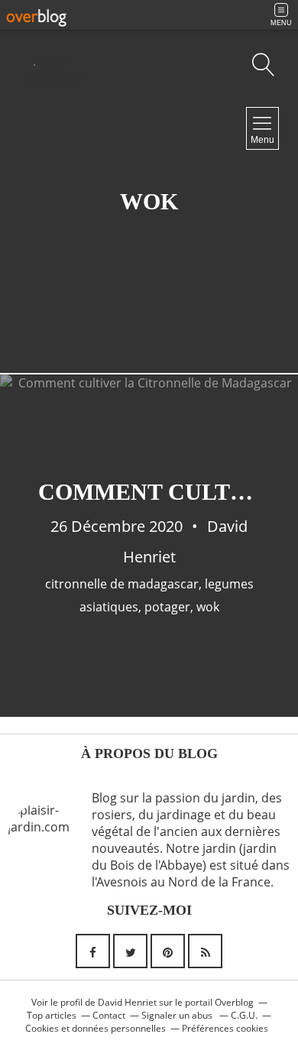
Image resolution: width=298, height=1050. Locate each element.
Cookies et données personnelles (95, 1028)
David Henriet (127, 1002)
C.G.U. (244, 1015)
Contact (108, 1015)
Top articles (51, 1015)
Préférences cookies (225, 1028)
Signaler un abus (178, 1015)
